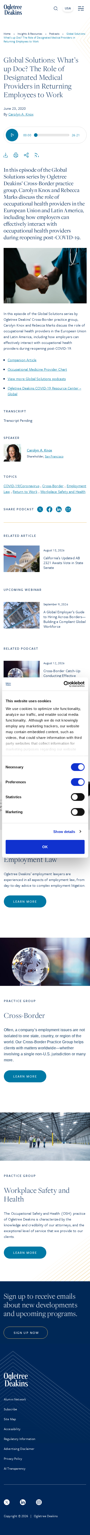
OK (45, 847)
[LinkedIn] (59, 509)
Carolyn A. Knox (20, 114)
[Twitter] (40, 509)
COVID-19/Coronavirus (21, 485)
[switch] (77, 782)
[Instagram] (39, 1502)
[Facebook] (49, 509)
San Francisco (54, 456)
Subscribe (10, 1409)
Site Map (10, 1419)
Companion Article (22, 359)
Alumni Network (15, 1399)
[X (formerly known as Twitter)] (7, 1502)
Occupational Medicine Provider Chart (37, 369)
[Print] (16, 155)
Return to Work (25, 491)
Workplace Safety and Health (62, 491)
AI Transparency (14, 1468)
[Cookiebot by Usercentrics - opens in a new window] (64, 684)
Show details (64, 831)
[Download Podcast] (6, 155)
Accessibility (12, 1428)
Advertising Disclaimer (19, 1448)
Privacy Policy (13, 1458)
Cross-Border (53, 485)
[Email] (68, 509)
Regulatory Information (20, 1438)
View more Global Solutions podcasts (37, 378)
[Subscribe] (37, 155)
